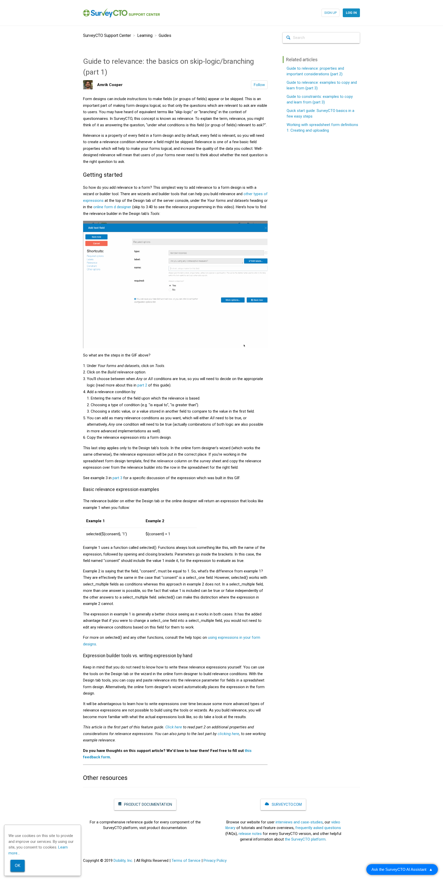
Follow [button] (259, 84)
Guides (165, 35)
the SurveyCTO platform (305, 839)
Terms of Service (186, 860)
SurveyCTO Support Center (107, 35)
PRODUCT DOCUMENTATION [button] (147, 804)
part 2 (142, 385)
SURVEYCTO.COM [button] (286, 804)
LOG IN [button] (351, 13)
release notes (250, 833)
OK (17, 865)
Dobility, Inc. (123, 860)
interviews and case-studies (299, 822)
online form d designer (112, 207)
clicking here (228, 733)
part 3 (117, 478)
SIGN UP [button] (330, 13)
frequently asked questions (318, 827)
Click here (173, 727)
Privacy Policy (215, 860)
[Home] (121, 12)
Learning (145, 35)
